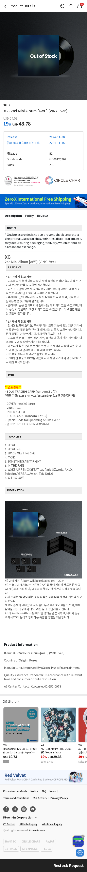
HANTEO (10, 841)
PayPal (50, 841)
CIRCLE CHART (30, 841)
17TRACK (11, 849)
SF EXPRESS (29, 849)
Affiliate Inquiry (28, 824)
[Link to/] (71, 6)
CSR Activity (40, 798)
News (53, 791)
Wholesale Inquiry (52, 824)
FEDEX (47, 849)
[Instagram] (24, 809)
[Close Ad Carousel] (83, 836)
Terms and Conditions (16, 798)
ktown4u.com (37, 830)
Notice (34, 791)
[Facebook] (6, 809)
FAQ (44, 791)
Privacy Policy (59, 798)
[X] (15, 809)
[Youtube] (33, 809)
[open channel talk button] (80, 853)
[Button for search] (62, 6)
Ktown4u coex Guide (15, 791)
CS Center (9, 824)
